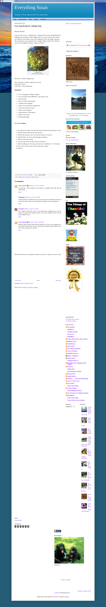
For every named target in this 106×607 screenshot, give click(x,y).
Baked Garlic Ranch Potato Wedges (70, 183)
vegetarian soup (34, 177)
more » (67, 196)
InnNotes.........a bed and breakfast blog (77, 378)
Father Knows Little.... (73, 397)
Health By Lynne (71, 341)
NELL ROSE (71, 346)
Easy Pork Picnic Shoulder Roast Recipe (71, 185)
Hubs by (71, 179)
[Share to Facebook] (43, 175)
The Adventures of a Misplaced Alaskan (77, 393)
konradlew (55, 596)
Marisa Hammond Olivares (74, 390)
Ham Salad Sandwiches (71, 189)
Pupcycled (70, 366)
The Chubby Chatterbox (74, 348)
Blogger (67, 596)
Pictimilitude (70, 336)
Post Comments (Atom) (27, 283)
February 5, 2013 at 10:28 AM (36, 222)
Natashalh (21, 208)
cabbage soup (22, 177)
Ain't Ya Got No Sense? (73, 381)
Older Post (58, 280)
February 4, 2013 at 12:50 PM (36, 185)
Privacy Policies (22, 19)
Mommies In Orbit (72, 331)
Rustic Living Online (72, 385)
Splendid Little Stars (72, 353)
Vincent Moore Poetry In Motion (76, 400)
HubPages (43, 19)
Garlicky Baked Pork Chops (71, 188)
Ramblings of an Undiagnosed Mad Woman (76, 363)
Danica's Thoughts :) (72, 355)
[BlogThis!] (40, 175)
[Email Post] (36, 174)
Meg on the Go (71, 358)
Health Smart (70, 369)
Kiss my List (70, 334)
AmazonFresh (18, 520)
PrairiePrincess (71, 343)
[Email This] (38, 175)
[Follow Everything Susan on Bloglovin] (72, 52)
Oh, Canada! (70, 383)
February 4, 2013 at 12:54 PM (32, 197)
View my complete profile (72, 140)
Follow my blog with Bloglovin (73, 23)
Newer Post (18, 280)
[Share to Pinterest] (44, 175)
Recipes (36, 19)
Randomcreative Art (72, 360)
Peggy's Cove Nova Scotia (73, 113)
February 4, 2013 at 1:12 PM (31, 208)
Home (14, 19)
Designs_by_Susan (86, 113)
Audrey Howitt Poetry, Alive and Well (77, 339)
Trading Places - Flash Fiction (89, 497)
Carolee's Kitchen (72, 388)
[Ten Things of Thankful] (76, 224)
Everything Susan (31, 7)
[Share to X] (41, 175)
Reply (19, 192)
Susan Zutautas (22, 185)
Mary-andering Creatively (74, 371)
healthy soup (28, 177)
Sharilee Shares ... (72, 376)
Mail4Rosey (70, 329)
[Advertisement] (38, 267)
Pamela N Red (71, 373)
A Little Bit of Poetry (71, 321)
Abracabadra (71, 327)
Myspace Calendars (82, 591)
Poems (30, 19)
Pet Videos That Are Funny (72, 319)
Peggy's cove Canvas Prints (81, 115)
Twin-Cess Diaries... (72, 351)
